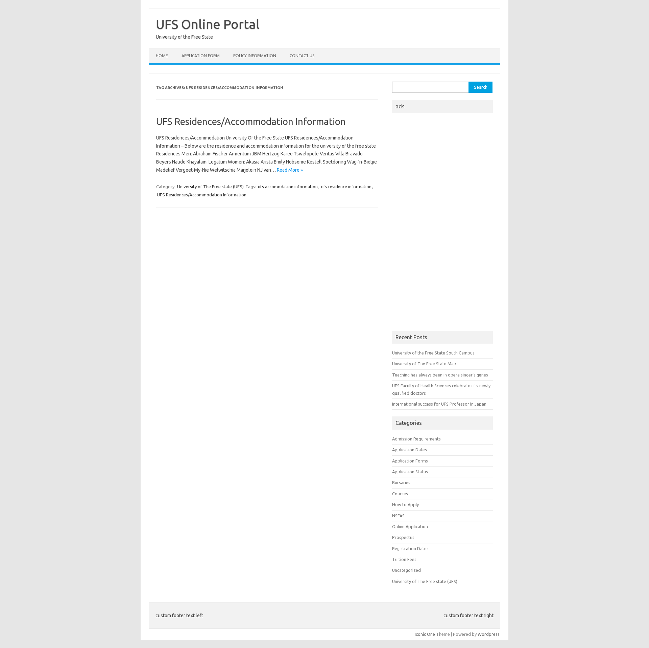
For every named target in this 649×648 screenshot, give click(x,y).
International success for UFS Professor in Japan (439, 404)
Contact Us (302, 55)
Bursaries (401, 482)
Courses (400, 493)
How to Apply (405, 504)
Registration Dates (410, 548)
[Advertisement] (442, 220)
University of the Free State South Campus (433, 352)
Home (162, 55)
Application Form (201, 55)
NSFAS (398, 515)
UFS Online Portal (208, 24)
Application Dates (409, 449)
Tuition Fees (404, 559)
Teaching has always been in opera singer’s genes (440, 374)
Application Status (410, 471)
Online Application (410, 526)
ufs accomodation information (288, 186)
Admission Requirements (416, 438)
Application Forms (410, 460)
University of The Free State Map (424, 363)
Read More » (290, 170)
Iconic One (425, 634)
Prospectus (403, 537)
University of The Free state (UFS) (210, 186)
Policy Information (254, 55)
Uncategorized (406, 570)
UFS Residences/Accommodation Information (251, 121)
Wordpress (489, 634)
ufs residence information (346, 186)
